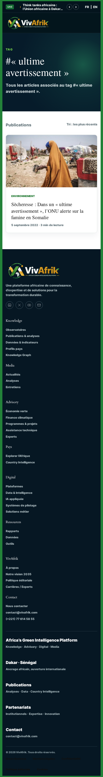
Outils (10, 543)
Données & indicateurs (22, 342)
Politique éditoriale (19, 580)
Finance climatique (19, 417)
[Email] (39, 305)
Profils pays (14, 349)
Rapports (12, 531)
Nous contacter (17, 606)
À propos (12, 567)
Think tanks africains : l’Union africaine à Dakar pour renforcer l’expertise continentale (42, 7)
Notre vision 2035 (18, 574)
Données (12, 537)
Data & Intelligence (19, 493)
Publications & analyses (23, 336)
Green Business (16, 758)
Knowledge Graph (18, 355)
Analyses (12, 380)
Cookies (42, 769)
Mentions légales (44, 758)
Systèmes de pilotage (21, 505)
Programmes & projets (21, 424)
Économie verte (17, 411)
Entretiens (13, 387)
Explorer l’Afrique (18, 456)
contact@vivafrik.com (21, 612)
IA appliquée (14, 499)
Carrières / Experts (19, 587)
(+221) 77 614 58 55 (20, 619)
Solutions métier (17, 511)
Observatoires (16, 330)
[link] (9, 305)
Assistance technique (21, 430)
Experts (11, 436)
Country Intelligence (20, 462)
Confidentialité (71, 758)
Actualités (13, 374)
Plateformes (14, 486)
